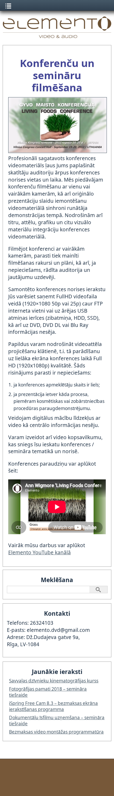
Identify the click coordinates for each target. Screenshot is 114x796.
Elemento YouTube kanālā (39, 552)
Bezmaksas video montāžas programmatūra (56, 732)
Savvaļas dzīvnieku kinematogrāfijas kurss (53, 681)
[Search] (98, 589)
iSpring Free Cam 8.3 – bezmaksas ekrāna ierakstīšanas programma (53, 706)
